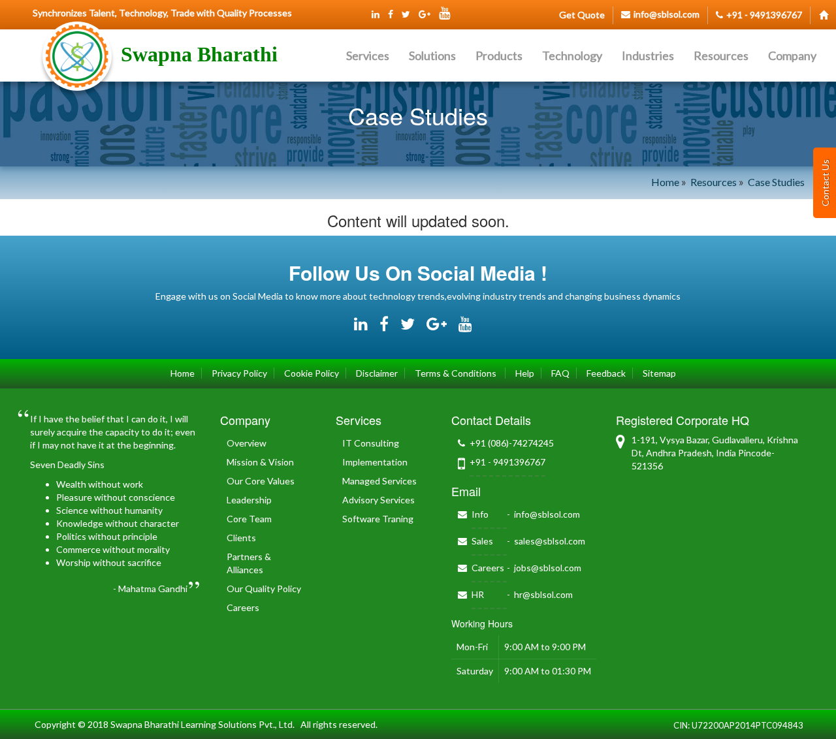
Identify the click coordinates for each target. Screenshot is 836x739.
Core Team (249, 518)
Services (367, 55)
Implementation (375, 461)
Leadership (249, 499)
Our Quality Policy (264, 588)
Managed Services (379, 480)
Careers (243, 607)
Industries (648, 55)
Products (498, 55)
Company (792, 55)
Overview (246, 442)
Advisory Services (378, 499)
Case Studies (776, 182)
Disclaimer (377, 373)
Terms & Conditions (456, 373)
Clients (241, 537)
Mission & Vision (260, 461)
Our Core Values (261, 480)
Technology (572, 55)
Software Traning (377, 518)
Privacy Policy (239, 373)
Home (665, 182)
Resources (721, 55)
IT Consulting (370, 442)
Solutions (432, 55)
